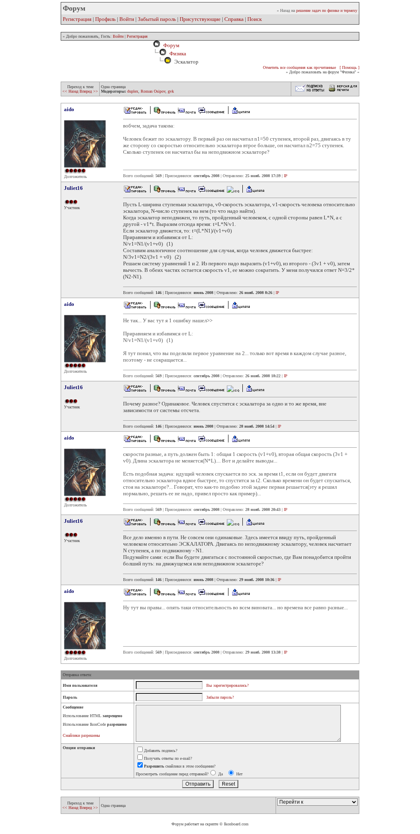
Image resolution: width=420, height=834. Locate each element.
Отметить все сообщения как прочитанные (299, 67)
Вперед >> (89, 91)
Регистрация (77, 19)
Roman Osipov (153, 91)
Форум (170, 45)
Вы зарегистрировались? (227, 685)
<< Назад (71, 91)
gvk (171, 91)
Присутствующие (200, 19)
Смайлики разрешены (81, 735)
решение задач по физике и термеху (326, 10)
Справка (234, 19)
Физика (177, 53)
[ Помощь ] (349, 67)
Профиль (105, 19)
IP (286, 175)
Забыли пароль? (220, 697)
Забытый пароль (157, 19)
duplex (132, 91)
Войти (126, 19)
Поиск (254, 19)
